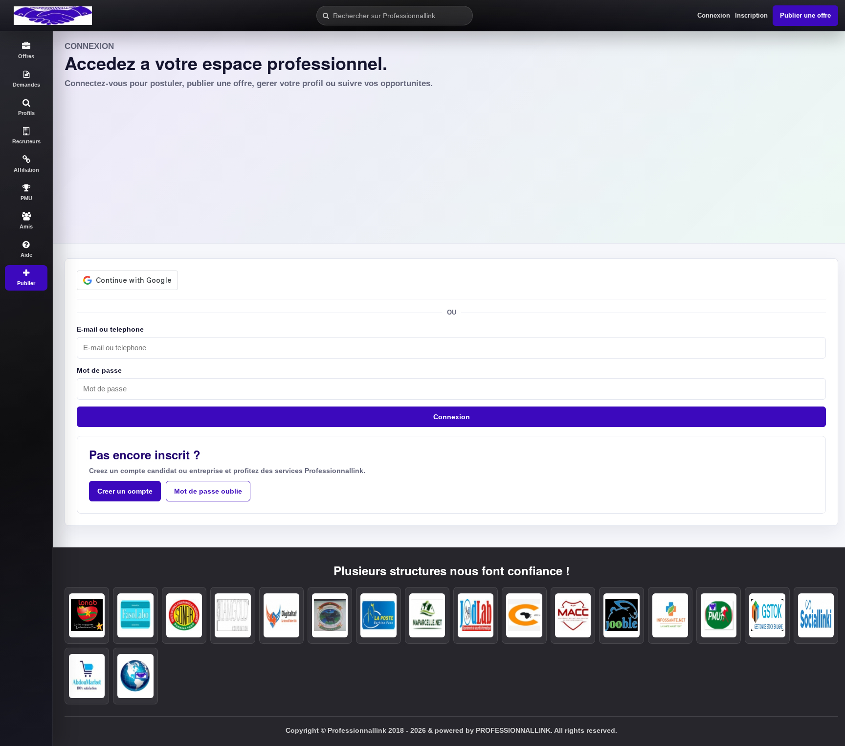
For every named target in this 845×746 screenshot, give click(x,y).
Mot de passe (99, 370)
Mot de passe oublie (208, 491)
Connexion (713, 15)
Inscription (751, 15)
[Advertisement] (449, 162)
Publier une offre (805, 15)
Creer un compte (125, 491)
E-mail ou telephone (110, 329)
